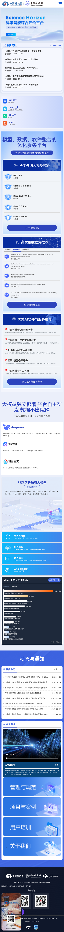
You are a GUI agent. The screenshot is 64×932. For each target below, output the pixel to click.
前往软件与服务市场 (32, 381)
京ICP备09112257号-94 (32, 921)
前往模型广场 (32, 227)
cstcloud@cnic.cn (44, 882)
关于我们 (29, 886)
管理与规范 (4, 886)
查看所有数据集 (32, 304)
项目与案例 (13, 886)
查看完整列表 (32, 487)
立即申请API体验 (54, 580)
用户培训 (21, 886)
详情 (56, 765)
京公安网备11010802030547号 (47, 918)
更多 (55, 669)
